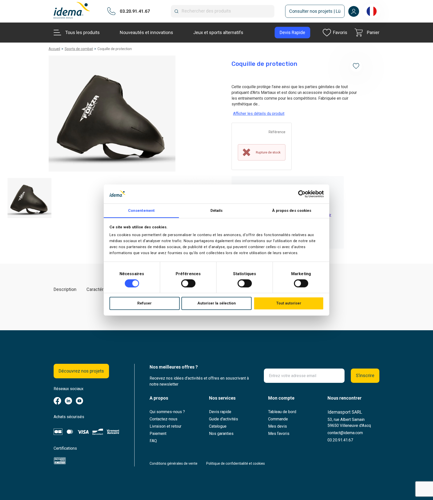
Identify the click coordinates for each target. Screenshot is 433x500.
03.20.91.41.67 (340, 440)
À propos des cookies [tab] (291, 210)
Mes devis (277, 426)
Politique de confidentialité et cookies (235, 463)
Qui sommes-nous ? (167, 411)
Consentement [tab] (141, 210)
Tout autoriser (288, 303)
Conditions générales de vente (173, 463)
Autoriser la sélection (216, 303)
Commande (278, 419)
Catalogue (218, 426)
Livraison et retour (165, 426)
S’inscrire (365, 375)
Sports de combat (79, 49)
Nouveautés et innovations (146, 32)
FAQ (153, 440)
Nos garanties (221, 433)
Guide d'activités (223, 419)
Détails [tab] (216, 210)
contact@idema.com (345, 432)
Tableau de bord (282, 411)
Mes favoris (278, 433)
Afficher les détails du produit (258, 113)
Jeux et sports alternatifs (218, 32)
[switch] (188, 283)
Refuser (144, 303)
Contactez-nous (163, 419)
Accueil (54, 49)
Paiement (158, 433)
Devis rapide (220, 411)
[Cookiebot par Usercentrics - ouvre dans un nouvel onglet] (302, 194)
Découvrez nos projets (81, 371)
